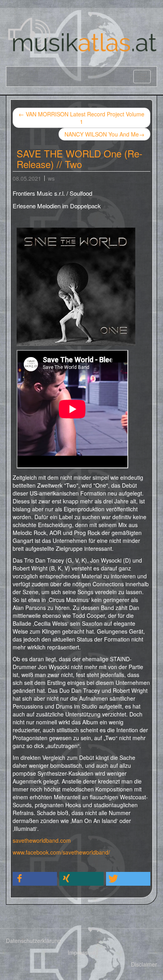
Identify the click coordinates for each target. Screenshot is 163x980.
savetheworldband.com (42, 840)
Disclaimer (144, 964)
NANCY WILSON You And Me (104, 134)
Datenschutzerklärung (33, 940)
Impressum (82, 952)
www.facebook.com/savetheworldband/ (61, 852)
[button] (35, 879)
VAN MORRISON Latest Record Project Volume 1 (81, 118)
